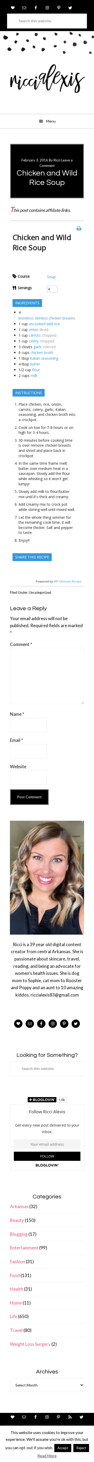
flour (36, 369)
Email (16, 740)
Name (17, 714)
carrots (35, 335)
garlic (37, 346)
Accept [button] (62, 1448)
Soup (51, 276)
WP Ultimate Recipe (67, 581)
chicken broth (42, 352)
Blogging (19, 1234)
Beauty (17, 1220)
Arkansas (19, 1206)
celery (34, 341)
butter (35, 364)
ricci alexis (47, 82)
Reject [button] (81, 1448)
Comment (21, 644)
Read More (47, 1455)
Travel (16, 1330)
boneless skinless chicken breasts (47, 318)
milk (34, 375)
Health (16, 1289)
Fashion (17, 1261)
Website (18, 766)
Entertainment (24, 1247)
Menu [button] (51, 121)
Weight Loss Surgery (30, 1344)
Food (15, 1275)
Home (16, 1303)
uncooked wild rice (44, 323)
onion (33, 329)
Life (13, 1316)
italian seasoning (44, 358)
